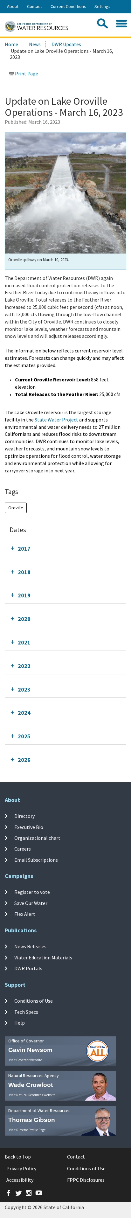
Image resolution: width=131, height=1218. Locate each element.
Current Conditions (68, 6)
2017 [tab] (24, 548)
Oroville (15, 508)
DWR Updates (66, 44)
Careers (22, 849)
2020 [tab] (24, 619)
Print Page (26, 73)
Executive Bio (28, 827)
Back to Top (18, 1156)
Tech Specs (26, 1011)
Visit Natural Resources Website (32, 1095)
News (35, 44)
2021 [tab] (24, 642)
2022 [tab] (24, 666)
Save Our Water (30, 903)
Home (11, 44)
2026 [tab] (24, 759)
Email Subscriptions (36, 859)
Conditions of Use (33, 1001)
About (12, 6)
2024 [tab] (24, 712)
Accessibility (19, 1180)
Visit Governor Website (25, 1060)
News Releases (30, 946)
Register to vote (32, 892)
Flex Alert (24, 914)
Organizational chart (37, 838)
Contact (34, 6)
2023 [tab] (24, 689)
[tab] (65, 548)
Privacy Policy (21, 1168)
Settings (102, 6)
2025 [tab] (24, 736)
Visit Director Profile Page (27, 1130)
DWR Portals (28, 968)
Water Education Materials (43, 957)
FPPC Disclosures (86, 1180)
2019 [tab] (24, 595)
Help (19, 1023)
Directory (24, 816)
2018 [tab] (24, 572)
